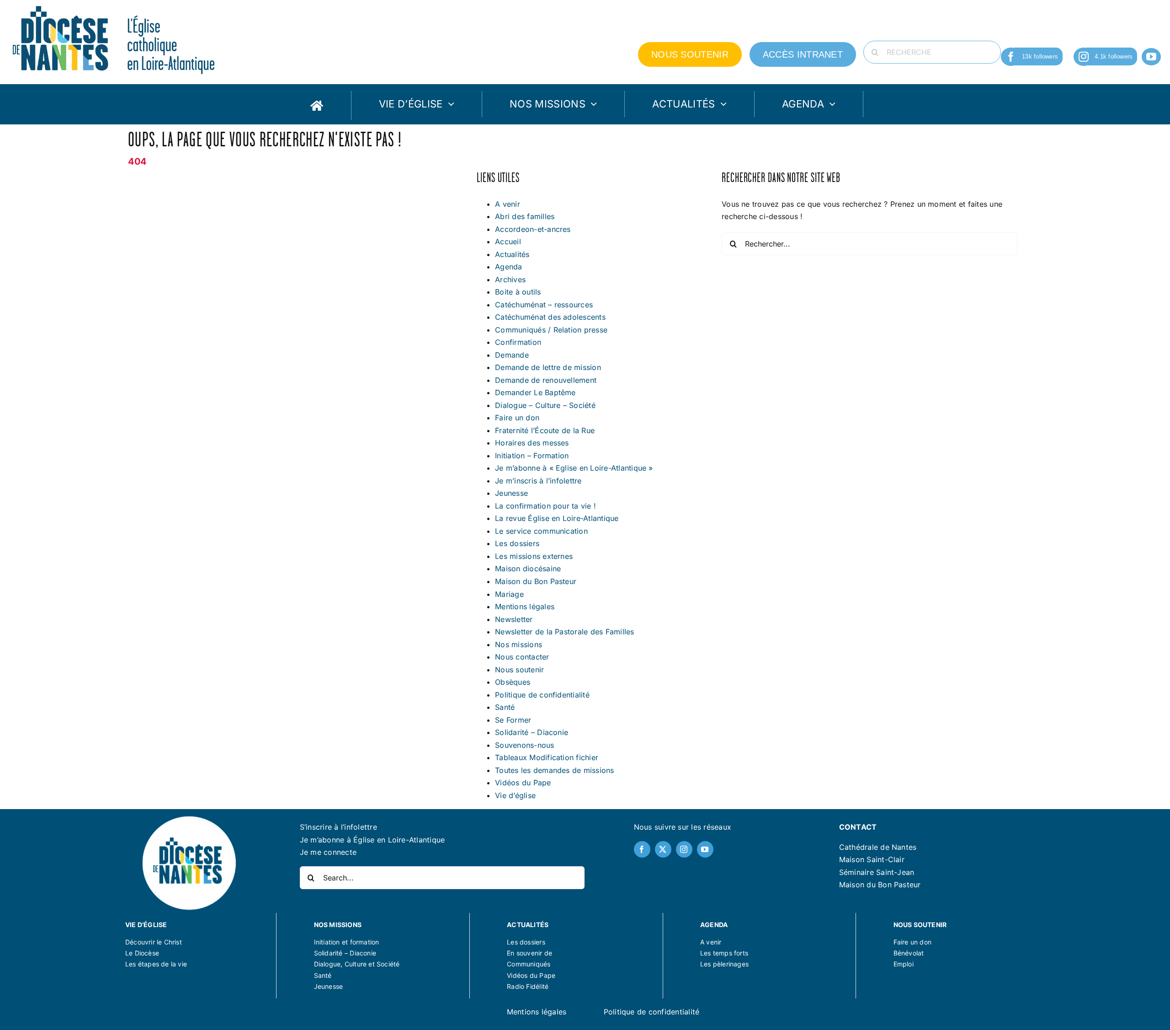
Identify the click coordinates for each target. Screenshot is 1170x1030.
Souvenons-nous (524, 745)
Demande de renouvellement (545, 380)
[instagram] (1084, 57)
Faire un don (517, 417)
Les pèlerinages (724, 964)
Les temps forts (724, 953)
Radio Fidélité (527, 986)
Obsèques (512, 682)
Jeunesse (511, 493)
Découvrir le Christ (153, 942)
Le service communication (541, 531)
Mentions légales (524, 606)
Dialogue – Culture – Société (545, 405)
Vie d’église (515, 795)
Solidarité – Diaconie (531, 732)
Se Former (513, 719)
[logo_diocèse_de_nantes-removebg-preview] (189, 817)
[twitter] (663, 849)
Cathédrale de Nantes (878, 847)
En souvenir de (529, 953)
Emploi (903, 964)
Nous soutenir (519, 669)
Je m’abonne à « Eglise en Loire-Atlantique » (574, 467)
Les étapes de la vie (156, 964)
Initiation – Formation (532, 455)
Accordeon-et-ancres (533, 229)
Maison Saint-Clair (871, 859)
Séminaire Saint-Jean (877, 872)
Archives (510, 279)
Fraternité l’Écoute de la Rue (545, 430)
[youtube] (1151, 56)
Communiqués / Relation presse (551, 329)
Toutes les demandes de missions (554, 770)
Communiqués (528, 964)
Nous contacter (522, 656)
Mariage (509, 594)
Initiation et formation (346, 942)
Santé (505, 707)
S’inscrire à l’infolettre (338, 827)
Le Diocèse (142, 953)
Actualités (512, 254)
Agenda (508, 266)
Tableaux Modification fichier (546, 757)
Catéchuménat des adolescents (550, 317)
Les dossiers (517, 543)
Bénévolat (908, 953)
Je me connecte (328, 852)
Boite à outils (518, 291)
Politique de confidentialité (542, 694)
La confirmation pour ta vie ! (545, 505)
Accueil (508, 241)
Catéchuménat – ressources (544, 304)
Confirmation (518, 342)
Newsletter (513, 619)
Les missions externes (534, 556)
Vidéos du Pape (523, 782)
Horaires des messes (532, 442)
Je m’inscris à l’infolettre (538, 480)
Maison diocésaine (528, 568)
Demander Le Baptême (535, 392)
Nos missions (518, 644)
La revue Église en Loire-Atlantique (556, 518)
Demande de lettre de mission (548, 367)
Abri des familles (524, 216)
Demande (512, 354)
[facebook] (1011, 57)
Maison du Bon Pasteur (535, 581)
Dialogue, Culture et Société (357, 964)
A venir (507, 204)
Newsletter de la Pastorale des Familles (564, 631)
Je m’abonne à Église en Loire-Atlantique (372, 839)
